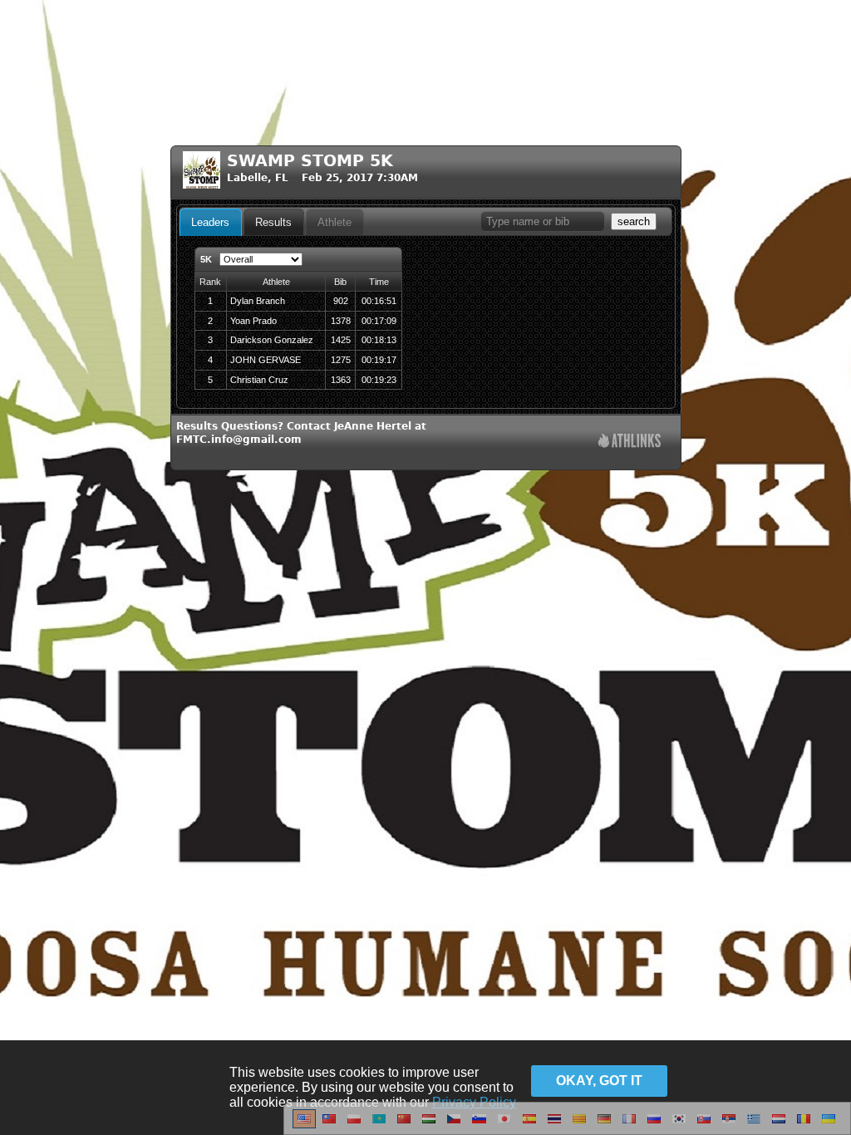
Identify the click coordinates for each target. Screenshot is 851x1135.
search (633, 221)
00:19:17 (379, 360)
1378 (341, 321)
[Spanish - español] (529, 1125)
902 (340, 301)
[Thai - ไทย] (554, 1125)
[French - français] (629, 1125)
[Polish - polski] (354, 1125)
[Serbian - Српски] (728, 1125)
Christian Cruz (259, 380)
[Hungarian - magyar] (428, 1125)
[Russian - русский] (654, 1125)
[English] (304, 1125)
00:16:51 (379, 301)
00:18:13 (379, 340)
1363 (341, 380)
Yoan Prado (253, 321)
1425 (341, 340)
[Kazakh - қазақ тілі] (379, 1125)
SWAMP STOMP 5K (310, 160)
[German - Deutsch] (604, 1125)
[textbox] (542, 221)
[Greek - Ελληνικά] (753, 1125)
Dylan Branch (257, 301)
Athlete (334, 222)
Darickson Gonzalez (271, 340)
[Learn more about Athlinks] (629, 442)
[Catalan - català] (579, 1125)
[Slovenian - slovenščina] (479, 1125)
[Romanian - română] (803, 1125)
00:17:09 (379, 321)
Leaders (210, 222)
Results (273, 222)
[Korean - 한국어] (679, 1125)
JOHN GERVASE (265, 360)
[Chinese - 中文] (329, 1125)
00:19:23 (379, 380)
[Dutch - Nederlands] (778, 1125)
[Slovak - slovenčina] (704, 1125)
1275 (341, 360)
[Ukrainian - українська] (828, 1125)
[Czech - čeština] (453, 1125)
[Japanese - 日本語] (504, 1125)
